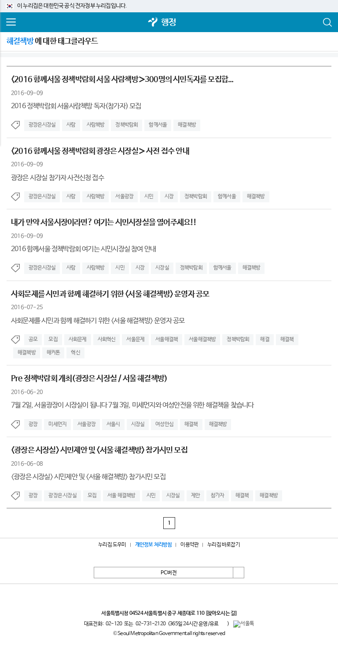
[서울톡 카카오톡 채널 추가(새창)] (243, 624)
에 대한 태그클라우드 (52, 41)
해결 (264, 339)
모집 (52, 339)
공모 (33, 339)
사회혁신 (107, 339)
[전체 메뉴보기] (11, 22)
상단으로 (238, 572)
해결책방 (187, 125)
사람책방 (96, 125)
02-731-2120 (150, 624)
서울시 (113, 424)
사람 (70, 125)
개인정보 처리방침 (153, 545)
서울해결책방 (202, 339)
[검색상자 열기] (327, 22)
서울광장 (124, 196)
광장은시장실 (42, 125)
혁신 (75, 353)
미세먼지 (57, 424)
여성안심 (164, 424)
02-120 (114, 624)
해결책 (287, 339)
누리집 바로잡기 (223, 545)
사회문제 (78, 339)
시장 (169, 196)
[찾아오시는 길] (221, 613)
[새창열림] (153, 23)
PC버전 (169, 573)
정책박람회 (126, 125)
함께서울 (158, 125)
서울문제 (135, 339)
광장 (33, 424)
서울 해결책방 (121, 496)
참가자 (217, 496)
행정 (168, 23)
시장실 (162, 268)
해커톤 (53, 353)
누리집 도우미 (112, 545)
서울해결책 (166, 339)
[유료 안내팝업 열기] (222, 623)
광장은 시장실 (62, 496)
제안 (195, 496)
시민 (148, 196)
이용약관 (189, 545)
